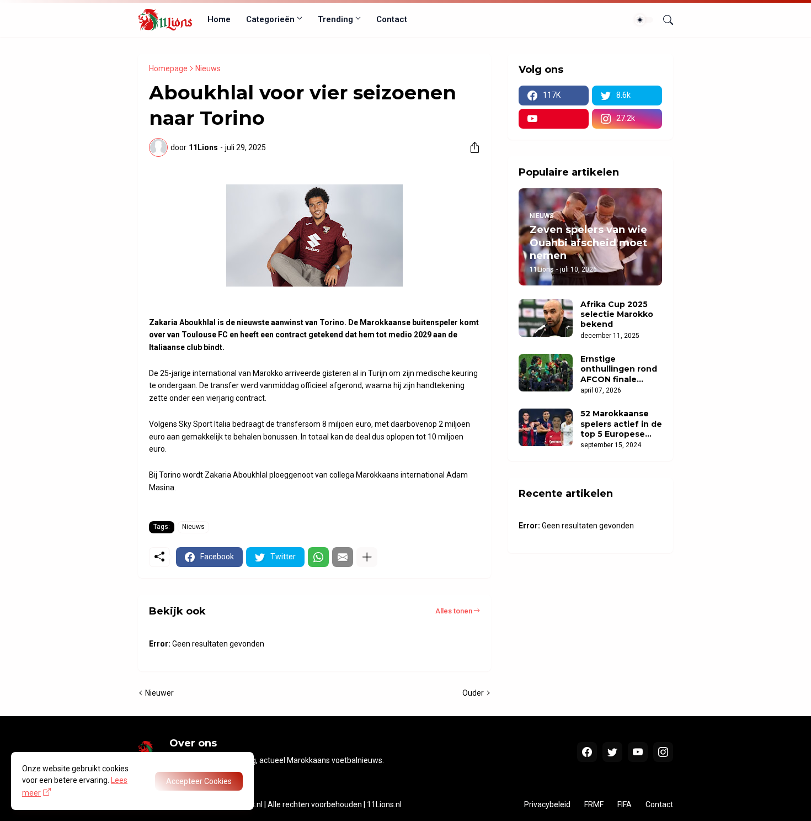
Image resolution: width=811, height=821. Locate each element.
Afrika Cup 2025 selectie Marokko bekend (616, 314)
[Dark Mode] (643, 19)
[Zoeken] (663, 19)
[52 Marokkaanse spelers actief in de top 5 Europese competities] (546, 427)
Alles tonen (453, 611)
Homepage (168, 68)
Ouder (473, 692)
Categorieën (270, 19)
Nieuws (208, 68)
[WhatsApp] (318, 557)
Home (219, 19)
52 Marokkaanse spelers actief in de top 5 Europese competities (621, 424)
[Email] (342, 557)
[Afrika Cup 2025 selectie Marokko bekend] (546, 318)
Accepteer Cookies (199, 781)
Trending (335, 19)
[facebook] (587, 752)
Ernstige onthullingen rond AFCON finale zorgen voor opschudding (618, 369)
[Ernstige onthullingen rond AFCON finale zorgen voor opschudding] (546, 372)
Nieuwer (159, 692)
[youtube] (554, 119)
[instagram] (663, 752)
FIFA (624, 804)
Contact (391, 19)
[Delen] (470, 147)
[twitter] (612, 752)
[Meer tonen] (366, 557)
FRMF (594, 804)
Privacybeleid (547, 804)
